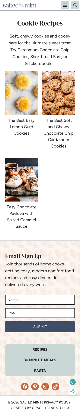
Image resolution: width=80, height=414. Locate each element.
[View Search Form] (75, 5)
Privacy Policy (57, 402)
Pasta (40, 370)
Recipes (40, 349)
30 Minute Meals (40, 360)
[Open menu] (65, 5)
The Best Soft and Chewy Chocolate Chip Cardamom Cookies (58, 133)
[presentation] (21, 93)
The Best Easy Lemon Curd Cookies (21, 127)
